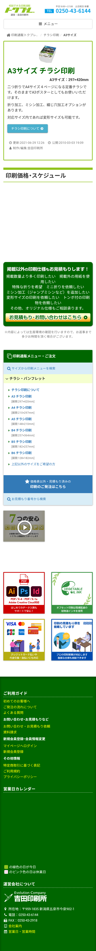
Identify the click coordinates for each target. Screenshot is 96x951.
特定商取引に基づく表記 (21, 765)
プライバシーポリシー (20, 777)
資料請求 (10, 732)
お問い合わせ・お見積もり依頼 (26, 726)
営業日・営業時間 (21, 932)
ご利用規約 (11, 771)
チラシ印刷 (51, 35)
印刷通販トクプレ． (24, 35)
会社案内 (15, 926)
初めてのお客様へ (16, 701)
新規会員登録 (13, 752)
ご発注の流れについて (20, 707)
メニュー (50, 24)
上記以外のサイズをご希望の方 (33, 464)
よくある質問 (13, 713)
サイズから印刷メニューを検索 (33, 368)
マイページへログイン (20, 746)
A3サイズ (70, 35)
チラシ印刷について (25, 128)
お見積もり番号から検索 (28, 499)
